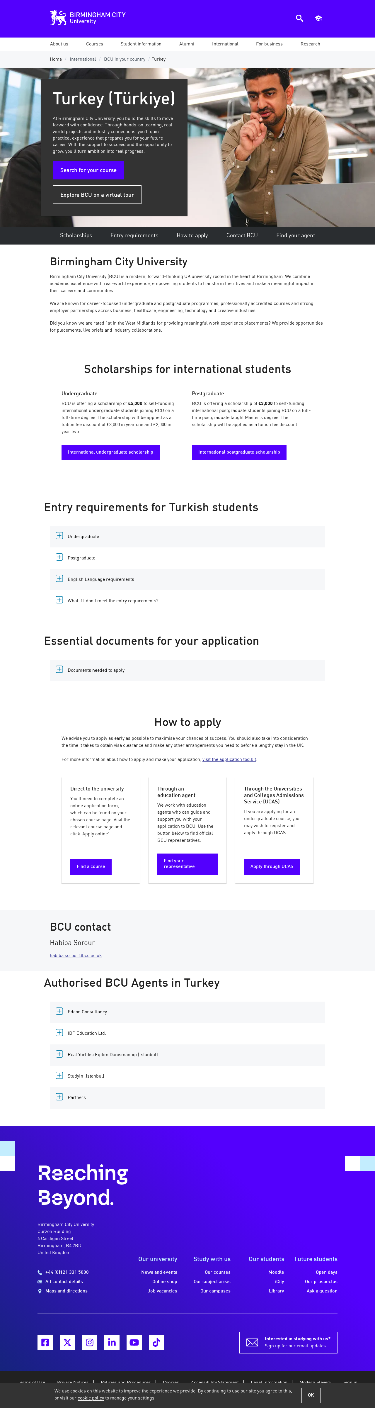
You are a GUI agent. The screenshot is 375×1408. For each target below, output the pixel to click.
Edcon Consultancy (87, 1012)
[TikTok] (156, 1342)
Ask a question (322, 1291)
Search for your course (88, 171)
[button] (59, 44)
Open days (327, 1272)
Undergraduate (83, 537)
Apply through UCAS (271, 866)
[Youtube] (134, 1342)
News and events (159, 1272)
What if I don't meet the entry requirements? (113, 601)
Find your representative (179, 864)
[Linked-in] (112, 1342)
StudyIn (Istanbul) (86, 1076)
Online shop (164, 1282)
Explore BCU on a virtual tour (97, 195)
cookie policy (91, 1398)
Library (276, 1291)
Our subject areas (212, 1282)
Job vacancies (162, 1291)
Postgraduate (81, 558)
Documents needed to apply (96, 670)
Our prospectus (321, 1282)
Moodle (276, 1272)
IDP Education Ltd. (87, 1033)
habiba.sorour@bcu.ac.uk (76, 956)
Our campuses (215, 1291)
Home (56, 59)
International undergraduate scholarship (110, 452)
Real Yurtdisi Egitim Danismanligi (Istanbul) (113, 1055)
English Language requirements (101, 579)
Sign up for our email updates (297, 1342)
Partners (77, 1097)
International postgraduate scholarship (239, 452)
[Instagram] (89, 1342)
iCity (279, 1282)
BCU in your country (124, 59)
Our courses (218, 1272)
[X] (67, 1342)
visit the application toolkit (229, 759)
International (83, 59)
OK (311, 1395)
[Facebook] (45, 1342)
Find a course (91, 866)
